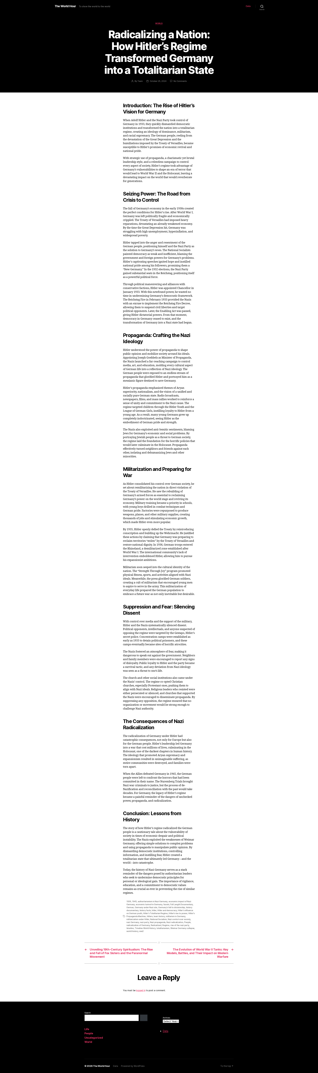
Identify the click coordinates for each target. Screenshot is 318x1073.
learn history (159, 916)
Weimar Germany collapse (182, 928)
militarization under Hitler (137, 919)
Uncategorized (93, 1037)
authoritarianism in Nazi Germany (152, 901)
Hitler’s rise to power (178, 913)
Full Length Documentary (181, 904)
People (187, 922)
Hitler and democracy (167, 910)
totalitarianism (163, 928)
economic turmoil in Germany (149, 904)
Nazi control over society (179, 919)
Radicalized (156, 925)
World (159, 23)
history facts (145, 910)
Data (248, 6)
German (130, 907)
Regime (165, 925)
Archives (166, 1017)
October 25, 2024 (158, 81)
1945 (134, 901)
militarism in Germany (175, 916)
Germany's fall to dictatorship (171, 907)
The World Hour (65, 6)
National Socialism (158, 919)
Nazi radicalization (174, 922)
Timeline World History (145, 928)
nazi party (144, 922)
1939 (128, 901)
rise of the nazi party (179, 925)
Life (86, 1029)
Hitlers (150, 916)
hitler (154, 910)
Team (140, 81)
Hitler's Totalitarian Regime (155, 913)
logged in (140, 990)
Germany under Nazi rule (146, 907)
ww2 (141, 931)
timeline (130, 928)
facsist (166, 904)
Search (87, 1013)
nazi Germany (132, 922)
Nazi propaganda (157, 922)
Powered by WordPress (133, 1066)
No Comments (180, 81)
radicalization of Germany (138, 925)
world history (132, 931)
